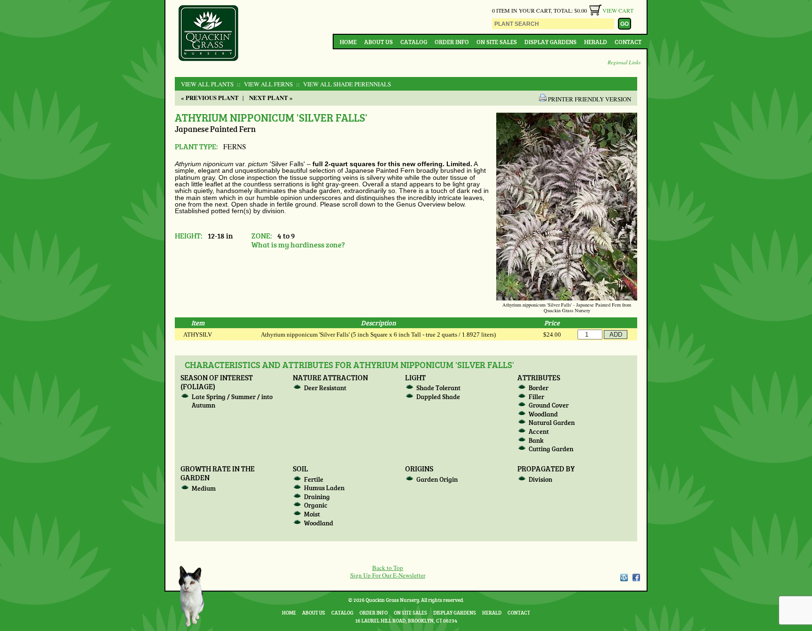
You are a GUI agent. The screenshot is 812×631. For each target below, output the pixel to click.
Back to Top (387, 567)
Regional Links (624, 62)
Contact (628, 42)
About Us (378, 42)
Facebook (636, 577)
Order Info (452, 42)
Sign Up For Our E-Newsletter (387, 575)
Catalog (413, 42)
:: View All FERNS (264, 84)
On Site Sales (496, 42)
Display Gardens (550, 42)
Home (348, 42)
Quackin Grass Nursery (209, 34)
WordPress (623, 577)
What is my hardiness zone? (298, 244)
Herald (595, 42)
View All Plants (207, 84)
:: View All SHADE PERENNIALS (342, 84)
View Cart (617, 10)
